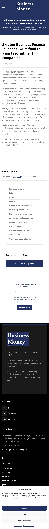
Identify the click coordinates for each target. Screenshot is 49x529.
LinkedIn (11, 419)
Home (5, 27)
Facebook (12, 413)
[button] (45, 489)
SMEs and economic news (20, 231)
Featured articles (16, 189)
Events (12, 201)
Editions (6, 476)
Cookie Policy (18, 526)
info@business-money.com (16, 449)
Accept (24, 508)
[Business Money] (24, 7)
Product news (15, 226)
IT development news (18, 210)
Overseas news (15, 235)
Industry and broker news (20, 206)
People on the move (18, 222)
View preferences (24, 521)
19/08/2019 (7, 64)
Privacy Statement (28, 526)
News (10, 27)
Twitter (11, 408)
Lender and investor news (20, 214)
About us (6, 464)
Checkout (6, 472)
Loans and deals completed (21, 218)
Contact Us (7, 468)
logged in (17, 177)
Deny (24, 514)
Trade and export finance (20, 239)
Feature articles (9, 480)
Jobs (11, 193)
